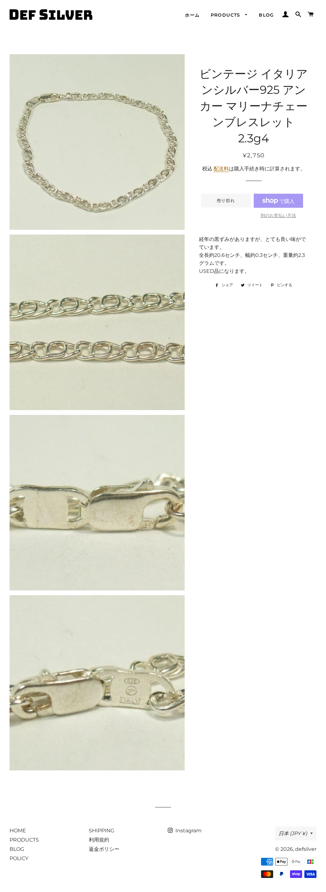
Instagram (188, 831)
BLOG (266, 15)
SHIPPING (101, 831)
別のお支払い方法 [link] (278, 215)
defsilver (305, 849)
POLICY (19, 858)
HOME (18, 831)
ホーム (192, 15)
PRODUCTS (226, 15)
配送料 (221, 169)
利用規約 (99, 840)
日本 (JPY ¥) (293, 833)
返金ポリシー (104, 849)
